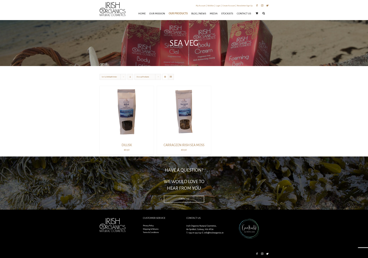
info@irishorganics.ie (214, 233)
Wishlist (210, 6)
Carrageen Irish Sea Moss (184, 145)
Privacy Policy (148, 226)
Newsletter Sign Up (244, 6)
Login (218, 6)
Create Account (228, 6)
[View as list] (171, 77)
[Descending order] (130, 77)
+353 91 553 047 (195, 233)
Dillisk (127, 145)
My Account (200, 6)
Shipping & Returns (151, 229)
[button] (263, 13)
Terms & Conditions (151, 232)
